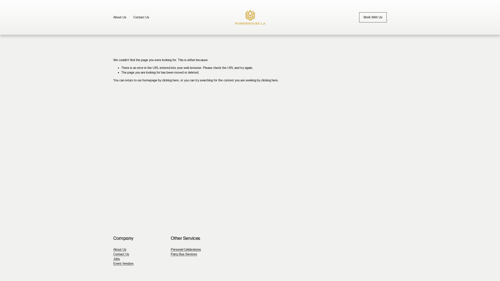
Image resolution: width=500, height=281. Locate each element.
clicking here (170, 80)
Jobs (116, 259)
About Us (119, 17)
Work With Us (372, 17)
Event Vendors (123, 263)
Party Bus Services (184, 254)
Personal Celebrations (186, 249)
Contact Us (141, 17)
